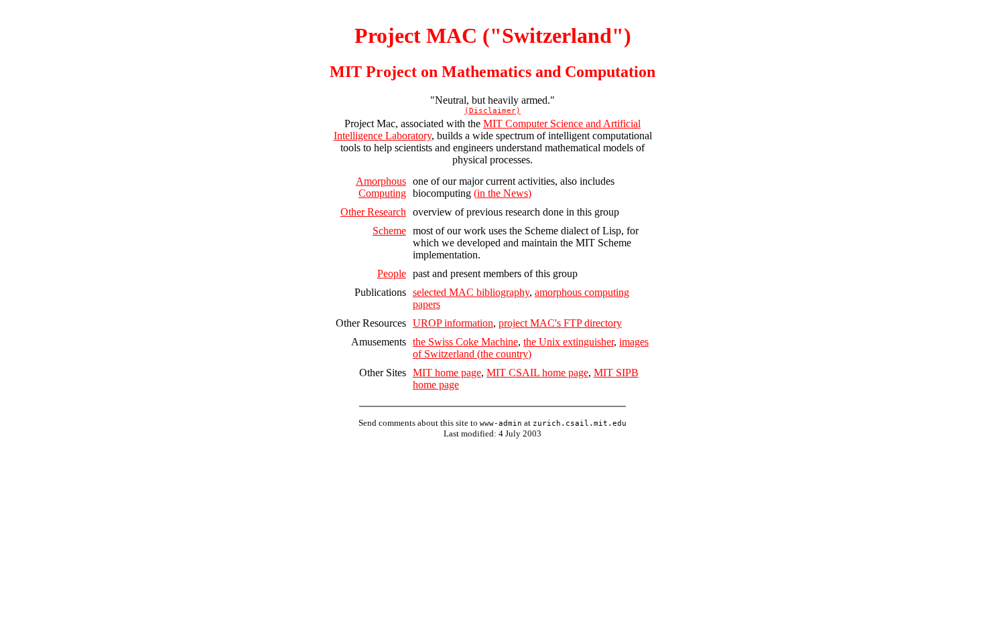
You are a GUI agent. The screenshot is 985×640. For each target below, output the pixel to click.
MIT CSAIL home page (537, 372)
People (391, 273)
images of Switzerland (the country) (531, 347)
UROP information (453, 323)
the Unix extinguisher (568, 341)
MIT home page (447, 372)
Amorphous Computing (381, 187)
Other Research (373, 212)
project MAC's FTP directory (560, 323)
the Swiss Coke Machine (465, 341)
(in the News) (502, 193)
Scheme (389, 230)
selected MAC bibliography (471, 292)
